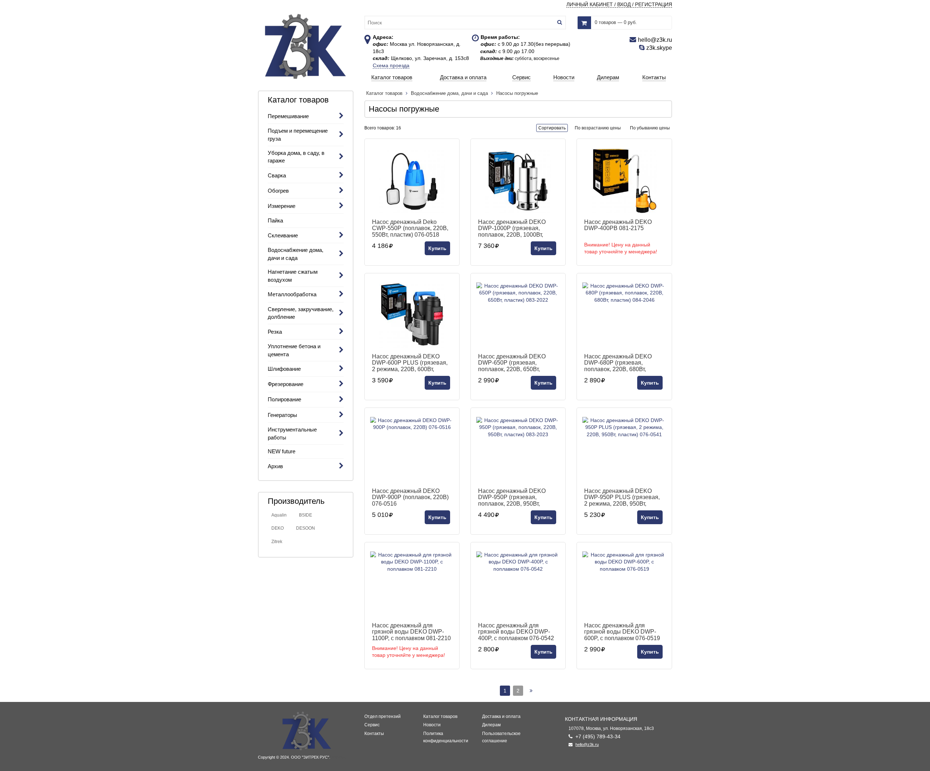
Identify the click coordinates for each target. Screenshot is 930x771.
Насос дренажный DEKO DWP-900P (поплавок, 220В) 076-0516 (410, 497)
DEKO (277, 528)
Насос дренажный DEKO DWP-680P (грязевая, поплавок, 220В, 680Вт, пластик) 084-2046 (618, 362)
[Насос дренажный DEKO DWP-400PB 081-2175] (624, 180)
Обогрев (278, 191)
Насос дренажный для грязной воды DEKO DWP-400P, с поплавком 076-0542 (516, 631)
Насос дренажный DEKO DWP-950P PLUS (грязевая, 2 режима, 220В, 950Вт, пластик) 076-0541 (622, 497)
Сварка (277, 175)
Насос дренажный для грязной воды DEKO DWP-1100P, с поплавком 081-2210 (411, 631)
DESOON (305, 528)
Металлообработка (292, 294)
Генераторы (282, 415)
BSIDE (305, 515)
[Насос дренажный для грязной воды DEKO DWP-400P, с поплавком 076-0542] (518, 584)
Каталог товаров (385, 93)
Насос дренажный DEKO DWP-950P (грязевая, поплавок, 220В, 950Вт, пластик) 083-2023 (512, 497)
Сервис (372, 724)
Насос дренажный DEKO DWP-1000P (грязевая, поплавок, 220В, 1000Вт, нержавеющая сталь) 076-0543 (513, 228)
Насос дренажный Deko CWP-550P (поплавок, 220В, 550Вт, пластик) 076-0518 (410, 228)
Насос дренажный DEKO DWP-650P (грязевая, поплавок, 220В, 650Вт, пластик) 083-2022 (512, 362)
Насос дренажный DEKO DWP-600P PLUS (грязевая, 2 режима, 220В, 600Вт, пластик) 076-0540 (410, 362)
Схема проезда (391, 65)
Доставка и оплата (501, 716)
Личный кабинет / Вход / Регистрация (619, 4)
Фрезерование (285, 384)
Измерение (281, 206)
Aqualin (279, 515)
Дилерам (491, 724)
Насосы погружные (517, 93)
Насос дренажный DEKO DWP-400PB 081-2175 (618, 225)
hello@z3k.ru (587, 744)
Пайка (275, 220)
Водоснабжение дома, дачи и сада (449, 93)
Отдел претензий (382, 716)
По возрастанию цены (598, 127)
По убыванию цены (650, 127)
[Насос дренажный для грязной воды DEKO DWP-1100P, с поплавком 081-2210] (412, 584)
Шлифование (284, 369)
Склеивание (283, 235)
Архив (275, 466)
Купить (437, 248)
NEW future (281, 451)
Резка (275, 332)
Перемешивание (288, 116)
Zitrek (276, 541)
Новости (432, 724)
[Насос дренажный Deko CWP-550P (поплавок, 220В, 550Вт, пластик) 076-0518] (412, 180)
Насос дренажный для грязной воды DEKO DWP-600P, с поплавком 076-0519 (622, 631)
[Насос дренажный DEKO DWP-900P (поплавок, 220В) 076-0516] (412, 449)
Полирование (284, 399)
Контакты (374, 733)
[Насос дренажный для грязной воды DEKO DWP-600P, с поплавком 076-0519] (624, 584)
